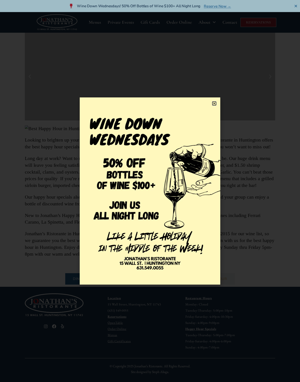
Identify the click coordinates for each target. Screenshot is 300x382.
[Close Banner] (296, 6)
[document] (150, 191)
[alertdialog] (150, 6)
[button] (214, 103)
